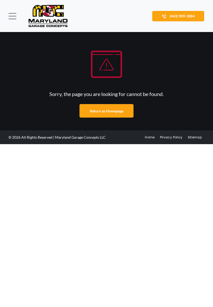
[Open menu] (12, 16)
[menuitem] (149, 137)
